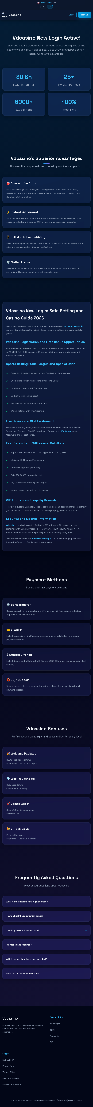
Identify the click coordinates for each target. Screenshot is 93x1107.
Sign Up (84, 15)
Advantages (55, 1023)
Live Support (8, 1060)
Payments (54, 1036)
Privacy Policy (9, 1066)
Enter (71, 15)
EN (50, 7)
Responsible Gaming (11, 1078)
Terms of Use (8, 1072)
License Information (11, 1084)
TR (43, 7)
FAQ (51, 1042)
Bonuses (54, 1030)
